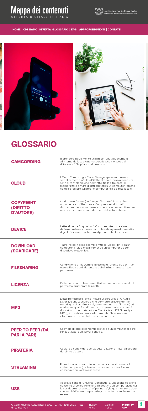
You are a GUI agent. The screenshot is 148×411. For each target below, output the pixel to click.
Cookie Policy (109, 406)
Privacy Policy (92, 406)
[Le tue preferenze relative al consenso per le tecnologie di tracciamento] (141, 404)
